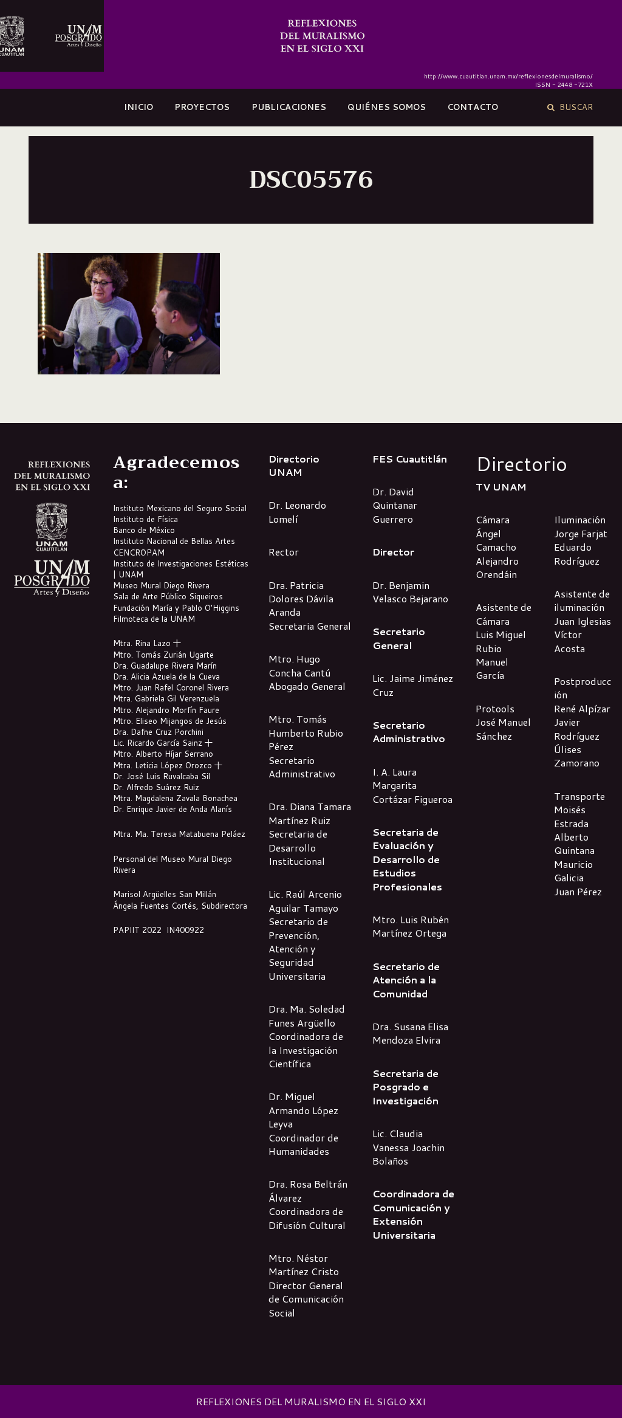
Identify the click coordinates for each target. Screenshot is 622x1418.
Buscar (574, 107)
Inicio (138, 107)
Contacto (472, 107)
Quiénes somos (386, 107)
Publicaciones (288, 107)
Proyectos (202, 107)
